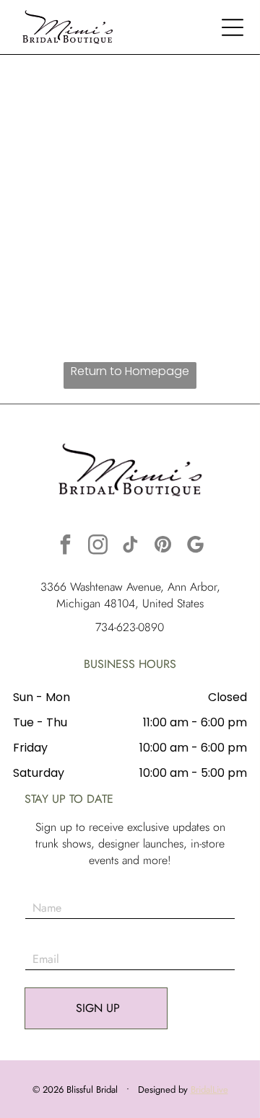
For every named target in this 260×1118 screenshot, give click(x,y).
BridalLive (209, 1089)
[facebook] (65, 546)
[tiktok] (130, 546)
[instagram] (97, 546)
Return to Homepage (130, 371)
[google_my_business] (195, 546)
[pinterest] (162, 546)
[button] (232, 27)
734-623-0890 (129, 627)
